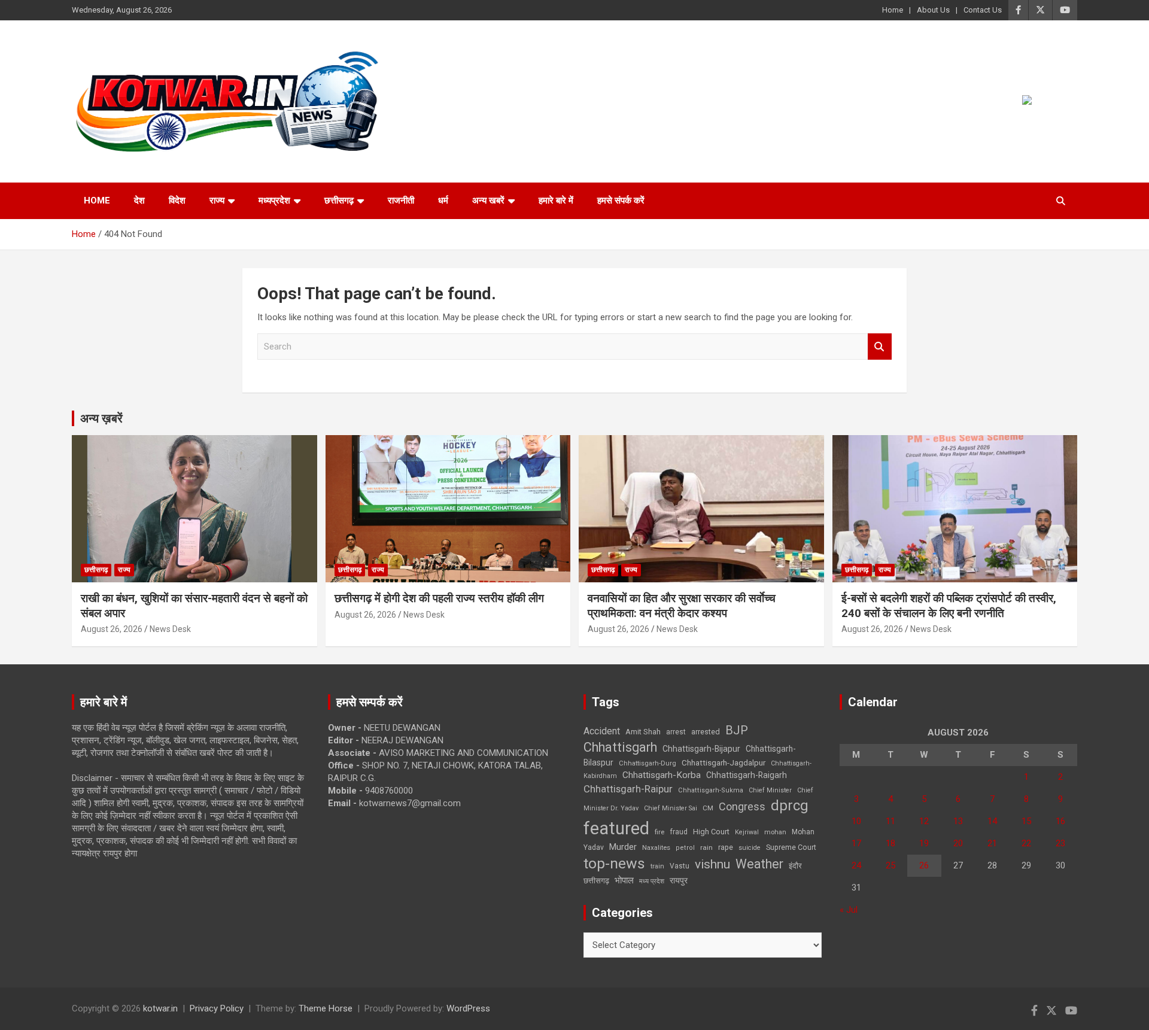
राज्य (216, 200)
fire (659, 832)
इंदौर (795, 865)
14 (992, 821)
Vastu (679, 866)
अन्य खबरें (488, 200)
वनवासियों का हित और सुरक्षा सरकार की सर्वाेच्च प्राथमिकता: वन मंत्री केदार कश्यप (682, 605)
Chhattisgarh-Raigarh (746, 775)
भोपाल (624, 880)
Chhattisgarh (620, 747)
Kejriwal (747, 832)
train (657, 866)
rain (706, 847)
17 (856, 843)
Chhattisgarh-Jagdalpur (723, 762)
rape (725, 847)
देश (139, 200)
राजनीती (401, 200)
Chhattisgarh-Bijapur (701, 748)
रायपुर (679, 880)
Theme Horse (325, 1008)
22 (1026, 843)
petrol (685, 848)
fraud (679, 832)
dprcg (789, 805)
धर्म (443, 200)
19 (924, 843)
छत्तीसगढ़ (596, 880)
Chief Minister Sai (670, 808)
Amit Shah (643, 731)
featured (616, 828)
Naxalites (656, 847)
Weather (759, 863)
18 (890, 843)
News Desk (170, 629)
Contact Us (982, 9)
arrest (676, 732)
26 (924, 865)
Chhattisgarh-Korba (661, 775)
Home (892, 9)
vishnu (712, 864)
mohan (775, 832)
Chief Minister (770, 790)
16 (1060, 821)
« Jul (849, 909)
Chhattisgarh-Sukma (710, 790)
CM (708, 808)
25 (890, 865)
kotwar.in (160, 1008)
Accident (601, 731)
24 (856, 865)
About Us (933, 9)
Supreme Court (791, 847)
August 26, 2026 (111, 629)
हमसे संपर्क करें (621, 200)
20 (958, 843)
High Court (711, 831)
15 (1026, 821)
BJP (736, 730)
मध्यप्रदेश (274, 200)
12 (924, 821)
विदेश (177, 200)
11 (890, 821)
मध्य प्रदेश (651, 881)
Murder (623, 846)
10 (856, 821)
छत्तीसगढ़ (339, 200)
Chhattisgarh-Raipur (628, 789)
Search (880, 346)
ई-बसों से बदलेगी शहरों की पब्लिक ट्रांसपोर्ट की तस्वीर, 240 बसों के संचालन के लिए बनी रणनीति (948, 605)
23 (1060, 843)
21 (992, 843)
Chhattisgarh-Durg (647, 763)
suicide (749, 848)
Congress (742, 806)
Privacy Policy (217, 1008)
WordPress (468, 1008)
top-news (614, 863)
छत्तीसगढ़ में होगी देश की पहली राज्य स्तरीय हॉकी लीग (439, 598)
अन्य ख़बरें (101, 418)
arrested (705, 731)
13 (958, 821)
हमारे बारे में (556, 200)
